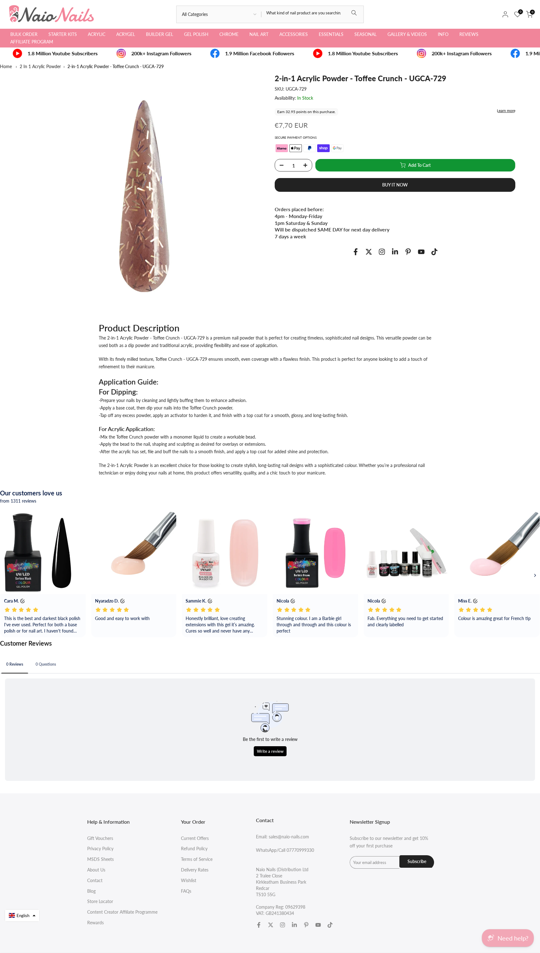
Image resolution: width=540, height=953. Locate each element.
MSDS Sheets (100, 859)
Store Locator (100, 901)
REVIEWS (468, 34)
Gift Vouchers (100, 838)
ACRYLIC (96, 34)
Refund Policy (194, 848)
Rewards (95, 922)
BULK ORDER (24, 34)
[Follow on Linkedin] (395, 251)
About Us (96, 869)
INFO (443, 34)
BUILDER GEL (159, 34)
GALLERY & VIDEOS (407, 34)
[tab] (14, 664)
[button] (22, 915)
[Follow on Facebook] (355, 251)
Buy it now (395, 184)
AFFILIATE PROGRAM (31, 41)
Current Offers (195, 838)
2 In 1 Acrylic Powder (40, 66)
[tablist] (270, 665)
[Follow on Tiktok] (434, 251)
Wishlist (188, 880)
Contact (94, 880)
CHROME (228, 34)
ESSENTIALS (331, 34)
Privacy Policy (100, 848)
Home (6, 66)
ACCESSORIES (293, 34)
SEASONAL (365, 34)
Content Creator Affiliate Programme (122, 912)
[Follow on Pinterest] (408, 251)
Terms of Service (196, 859)
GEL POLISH (196, 34)
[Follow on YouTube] (421, 251)
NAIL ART (258, 34)
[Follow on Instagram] (381, 251)
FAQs (186, 891)
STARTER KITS (62, 34)
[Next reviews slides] (535, 575)
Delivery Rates (194, 869)
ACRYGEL (125, 34)
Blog (91, 891)
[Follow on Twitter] (368, 251)
